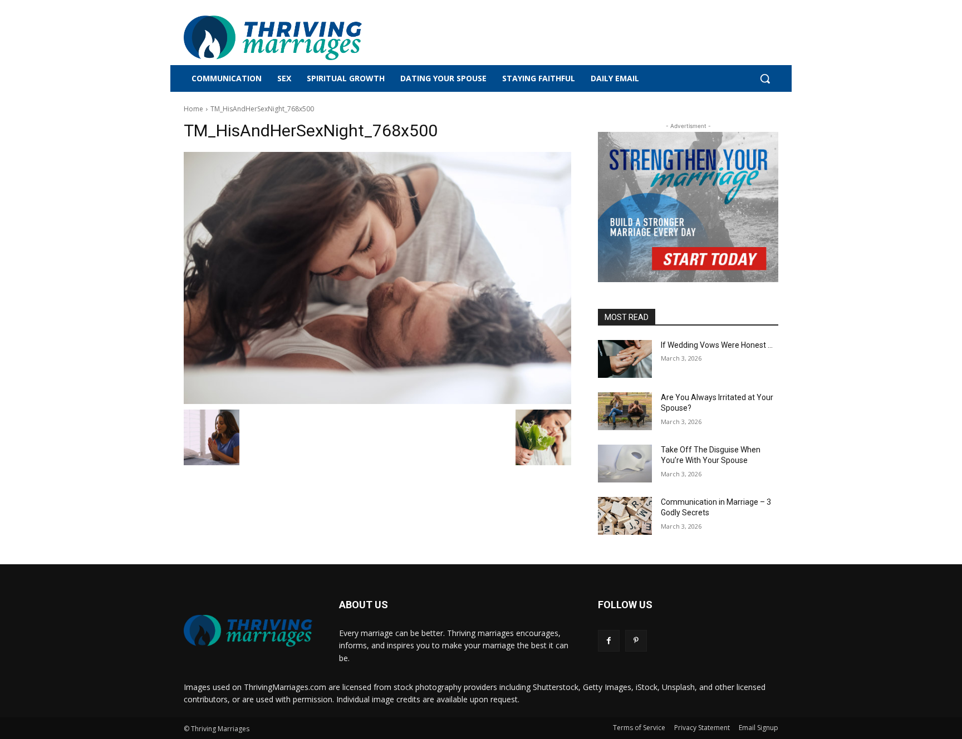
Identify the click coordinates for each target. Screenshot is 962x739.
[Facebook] (609, 641)
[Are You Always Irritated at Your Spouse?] (625, 411)
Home (193, 109)
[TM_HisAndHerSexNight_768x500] (377, 278)
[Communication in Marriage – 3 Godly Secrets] (625, 516)
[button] (765, 78)
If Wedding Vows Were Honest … (717, 345)
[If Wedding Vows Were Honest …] (625, 359)
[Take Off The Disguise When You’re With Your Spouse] (625, 463)
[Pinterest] (636, 641)
